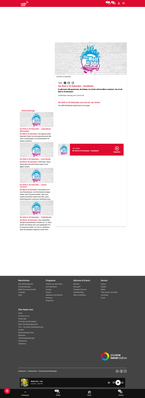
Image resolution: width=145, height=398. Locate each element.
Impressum (22, 344)
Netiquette (21, 335)
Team (20, 313)
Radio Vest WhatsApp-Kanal (28, 324)
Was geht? (77, 287)
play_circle (118, 382)
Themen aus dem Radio (54, 284)
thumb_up (122, 382)
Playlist (48, 292)
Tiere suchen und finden (109, 292)
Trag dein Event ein (80, 289)
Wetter (103, 289)
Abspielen (116, 149)
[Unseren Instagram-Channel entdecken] (125, 371)
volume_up (108, 382)
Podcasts (49, 298)
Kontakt (21, 330)
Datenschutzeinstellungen (48, 371)
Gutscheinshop (78, 292)
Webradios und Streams (54, 295)
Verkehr (103, 287)
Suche (103, 298)
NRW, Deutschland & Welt (27, 289)
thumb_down (114, 382)
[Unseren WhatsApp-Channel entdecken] (117, 371)
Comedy (48, 289)
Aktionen (76, 284)
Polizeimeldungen (24, 287)
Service (103, 284)
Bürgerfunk (49, 301)
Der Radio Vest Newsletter (27, 321)
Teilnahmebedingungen (26, 338)
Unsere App (22, 319)
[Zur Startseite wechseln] (24, 3)
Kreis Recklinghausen (25, 284)
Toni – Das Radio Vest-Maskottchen (30, 327)
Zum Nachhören (51, 287)
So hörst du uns (23, 316)
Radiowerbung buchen (26, 333)
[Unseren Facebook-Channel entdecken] (121, 371)
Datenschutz (22, 341)
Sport (20, 295)
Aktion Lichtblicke (79, 295)
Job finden (104, 295)
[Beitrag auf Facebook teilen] (65, 83)
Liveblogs (21, 292)
